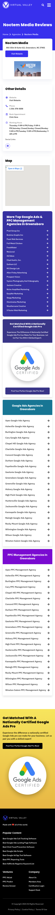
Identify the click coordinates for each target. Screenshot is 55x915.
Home (5, 34)
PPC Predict (8, 881)
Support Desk (34, 890)
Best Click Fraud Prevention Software (18, 847)
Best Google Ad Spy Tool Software (17, 855)
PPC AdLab (7, 877)
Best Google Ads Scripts (13, 851)
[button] (43, 5)
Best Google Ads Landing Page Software (20, 843)
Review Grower (9, 886)
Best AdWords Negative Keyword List (18, 863)
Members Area (35, 881)
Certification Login (36, 886)
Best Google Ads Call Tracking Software (19, 838)
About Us (32, 877)
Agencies (16, 34)
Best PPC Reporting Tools (13, 859)
